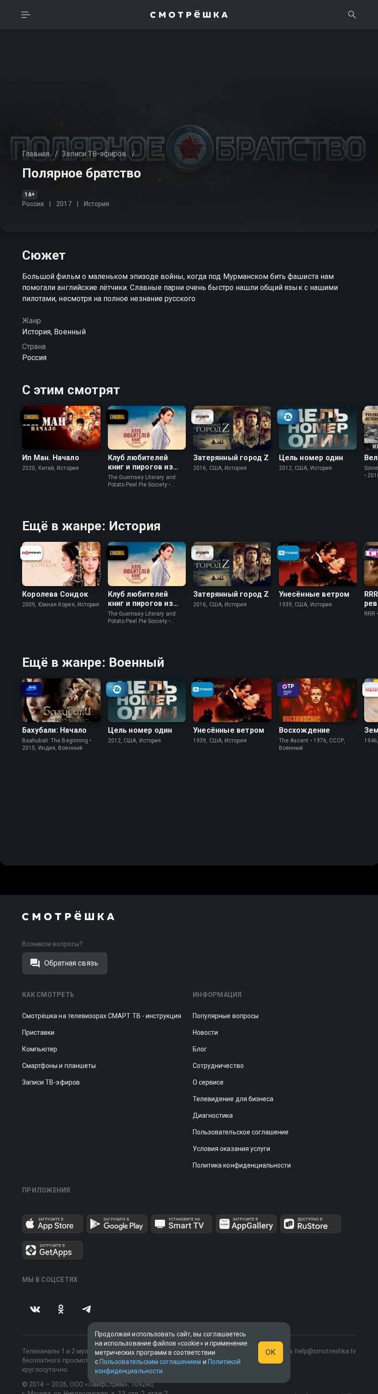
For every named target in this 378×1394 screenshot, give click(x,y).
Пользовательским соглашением (150, 1361)
